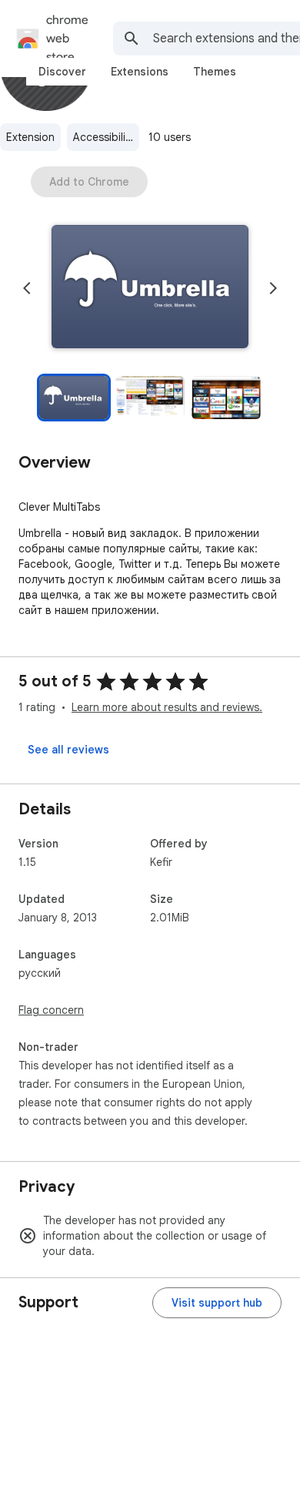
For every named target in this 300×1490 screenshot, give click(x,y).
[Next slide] (273, 288)
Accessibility (104, 137)
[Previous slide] (27, 288)
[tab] (62, 72)
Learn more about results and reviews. (167, 707)
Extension (30, 137)
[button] (150, 288)
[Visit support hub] (217, 1302)
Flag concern (51, 1010)
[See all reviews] (68, 749)
